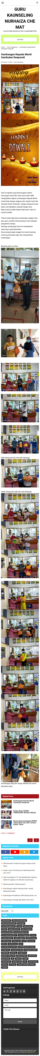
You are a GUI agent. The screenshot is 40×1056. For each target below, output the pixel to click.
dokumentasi (28, 926)
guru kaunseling (7, 932)
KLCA (24, 941)
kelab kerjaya (6, 941)
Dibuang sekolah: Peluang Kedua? (14, 884)
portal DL (13, 953)
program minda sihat (8, 955)
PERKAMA (5, 953)
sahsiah (18, 958)
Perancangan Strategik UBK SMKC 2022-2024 (18, 900)
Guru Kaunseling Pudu (21, 932)
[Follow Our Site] (24, 852)
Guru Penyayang (18, 62)
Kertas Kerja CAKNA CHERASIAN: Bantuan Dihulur (24, 812)
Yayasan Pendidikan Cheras (26, 964)
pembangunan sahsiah (9, 947)
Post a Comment (8, 833)
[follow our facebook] (5, 852)
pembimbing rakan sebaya (26, 947)
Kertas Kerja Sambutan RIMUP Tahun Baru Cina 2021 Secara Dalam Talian (25, 822)
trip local (4, 964)
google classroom (14, 929)
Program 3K (22, 953)
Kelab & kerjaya (31, 938)
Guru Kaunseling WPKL (9, 935)
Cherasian (21, 923)
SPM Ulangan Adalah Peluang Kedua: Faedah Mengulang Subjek (18, 890)
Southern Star (17, 961)
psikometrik (32, 955)
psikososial (5, 958)
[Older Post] (36, 840)
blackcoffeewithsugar (19, 920)
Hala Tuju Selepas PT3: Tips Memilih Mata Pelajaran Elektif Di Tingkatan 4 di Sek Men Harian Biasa (20, 878)
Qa (12, 958)
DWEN (4, 929)
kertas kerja (16, 941)
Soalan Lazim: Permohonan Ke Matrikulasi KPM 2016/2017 (19, 871)
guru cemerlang (26, 929)
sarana (25, 958)
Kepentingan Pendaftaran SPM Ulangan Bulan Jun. (20, 895)
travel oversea (33, 961)
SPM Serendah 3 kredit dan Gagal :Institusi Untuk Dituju (19, 865)
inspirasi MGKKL (7, 938)
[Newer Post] (30, 840)
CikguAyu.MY (31, 1052)
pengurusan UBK (17, 950)
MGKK (4, 944)
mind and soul (13, 944)
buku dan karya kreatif (9, 923)
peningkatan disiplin (30, 950)
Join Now (20, 39)
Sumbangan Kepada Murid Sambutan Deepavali (23, 801)
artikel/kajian (6, 920)
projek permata (21, 955)
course (19, 926)
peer (21, 944)
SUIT (24, 961)
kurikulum (31, 941)
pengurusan (5, 950)
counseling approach (8, 926)
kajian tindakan (19, 938)
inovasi (33, 935)
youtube (4, 967)
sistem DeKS (6, 961)
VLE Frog (12, 964)
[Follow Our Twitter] (33, 852)
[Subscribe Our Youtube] (15, 852)
